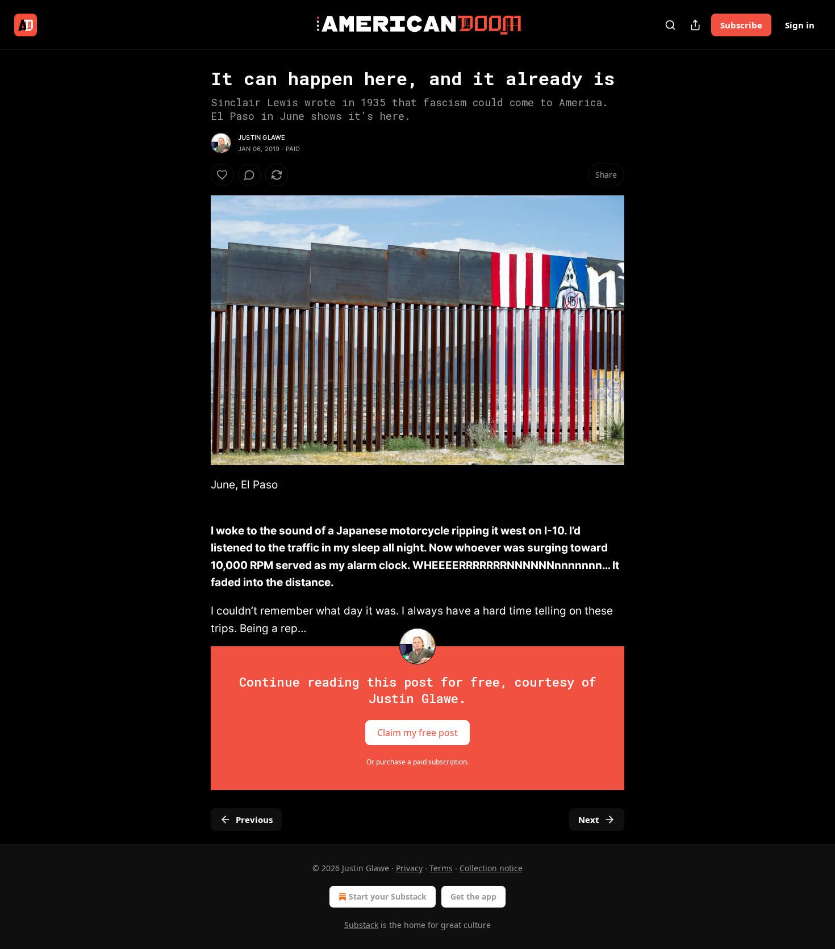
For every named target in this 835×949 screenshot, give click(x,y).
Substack (361, 924)
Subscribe (741, 25)
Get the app (473, 896)
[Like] (222, 175)
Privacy (409, 868)
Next (588, 819)
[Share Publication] (695, 25)
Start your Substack (388, 896)
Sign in (800, 25)
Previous (254, 819)
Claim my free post (417, 732)
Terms (441, 868)
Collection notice (491, 868)
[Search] (670, 25)
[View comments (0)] (249, 175)
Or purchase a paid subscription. (417, 762)
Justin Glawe (261, 137)
